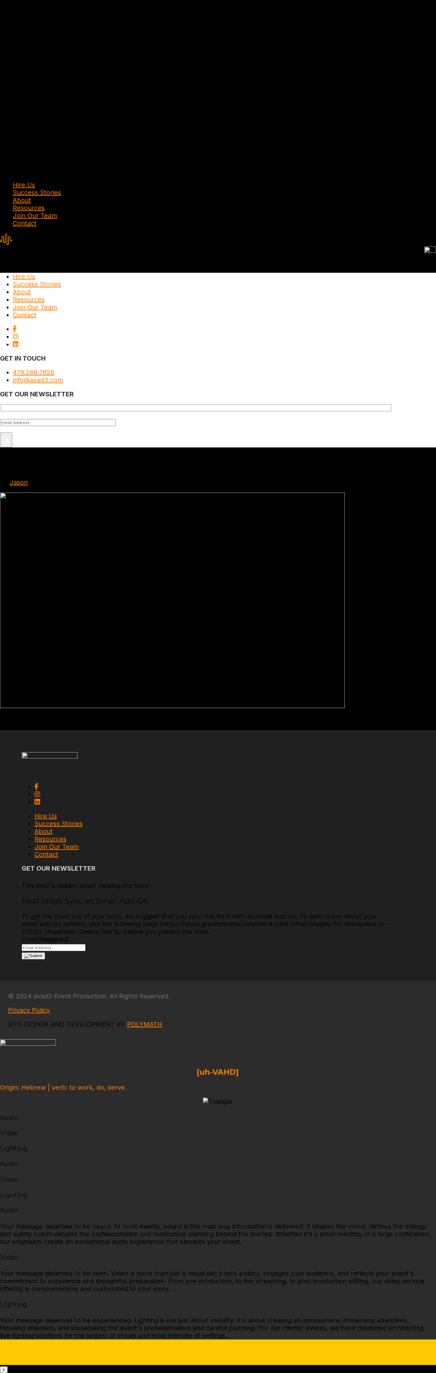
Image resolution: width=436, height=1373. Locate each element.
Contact (24, 223)
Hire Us (24, 185)
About (22, 200)
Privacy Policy (29, 1010)
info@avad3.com (38, 380)
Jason (19, 482)
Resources (29, 208)
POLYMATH (144, 1024)
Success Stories (37, 192)
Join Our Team (35, 215)
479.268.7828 (33, 372)
